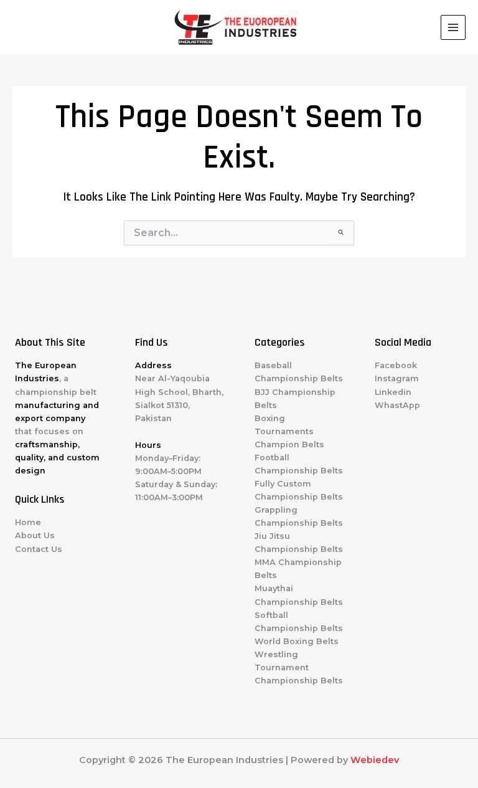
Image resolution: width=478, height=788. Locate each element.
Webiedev (374, 760)
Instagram (397, 378)
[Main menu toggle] (453, 27)
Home (28, 522)
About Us (35, 535)
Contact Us (38, 549)
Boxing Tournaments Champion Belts (289, 431)
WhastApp (397, 405)
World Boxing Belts (297, 641)
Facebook (396, 365)
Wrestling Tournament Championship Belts (299, 667)
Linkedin (393, 392)
